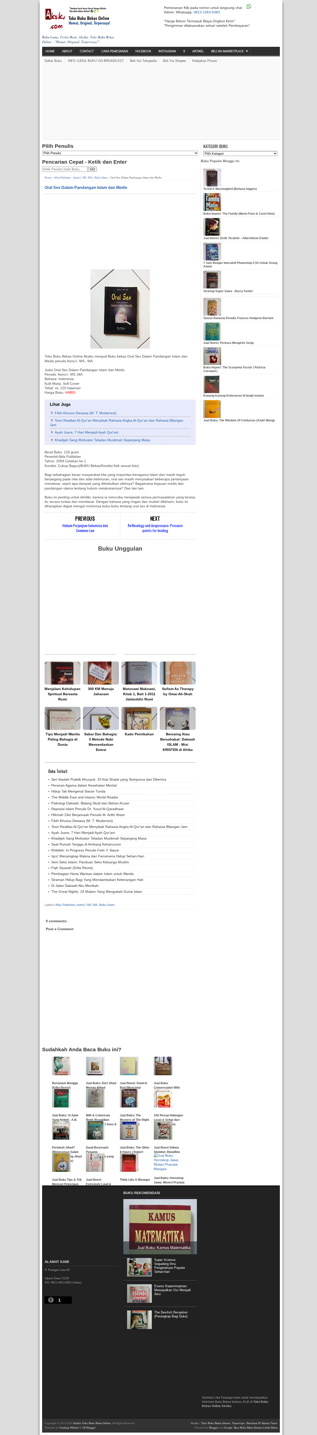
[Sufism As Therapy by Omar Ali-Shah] (178, 673)
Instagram (167, 51)
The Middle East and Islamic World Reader (84, 797)
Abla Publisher (62, 177)
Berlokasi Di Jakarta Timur (262, 1423)
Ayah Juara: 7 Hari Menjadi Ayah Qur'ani (86, 432)
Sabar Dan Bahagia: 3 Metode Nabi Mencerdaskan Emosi (101, 742)
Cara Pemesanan (114, 51)
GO (92, 169)
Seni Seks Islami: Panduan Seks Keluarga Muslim (90, 862)
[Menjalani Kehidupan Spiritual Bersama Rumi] (62, 673)
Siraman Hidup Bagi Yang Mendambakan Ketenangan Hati (97, 880)
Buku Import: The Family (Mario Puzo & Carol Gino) (239, 213)
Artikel (198, 51)
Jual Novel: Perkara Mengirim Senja (228, 343)
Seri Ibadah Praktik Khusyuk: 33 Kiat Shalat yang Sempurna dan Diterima (108, 779)
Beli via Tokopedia (143, 61)
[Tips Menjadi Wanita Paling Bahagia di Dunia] (62, 718)
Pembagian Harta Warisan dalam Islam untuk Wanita (92, 874)
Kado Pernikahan (139, 734)
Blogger (213, 1427)
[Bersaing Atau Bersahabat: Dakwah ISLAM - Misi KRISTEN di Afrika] (178, 718)
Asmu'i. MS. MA (82, 177)
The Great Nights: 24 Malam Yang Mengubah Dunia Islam (96, 892)
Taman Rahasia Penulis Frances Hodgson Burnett (238, 318)
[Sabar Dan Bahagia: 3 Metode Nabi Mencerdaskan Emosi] (101, 718)
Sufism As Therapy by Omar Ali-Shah (178, 691)
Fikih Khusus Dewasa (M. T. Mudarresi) (85, 413)
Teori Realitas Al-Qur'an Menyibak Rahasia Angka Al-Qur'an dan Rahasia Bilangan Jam (119, 827)
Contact (87, 51)
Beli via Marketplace (227, 51)
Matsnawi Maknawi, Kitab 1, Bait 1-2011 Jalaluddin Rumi (139, 694)
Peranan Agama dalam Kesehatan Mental (84, 785)
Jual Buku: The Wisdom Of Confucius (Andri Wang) (239, 420)
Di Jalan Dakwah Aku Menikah (75, 886)
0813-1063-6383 (207, 12)
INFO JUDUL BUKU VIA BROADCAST (96, 61)
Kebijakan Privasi (204, 61)
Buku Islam (100, 177)
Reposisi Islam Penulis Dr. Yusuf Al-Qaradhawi (87, 809)
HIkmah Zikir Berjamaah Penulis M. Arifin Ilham (88, 815)
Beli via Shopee (174, 61)
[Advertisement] (161, 102)
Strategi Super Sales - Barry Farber (228, 291)
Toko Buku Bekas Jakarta (215, 1423)
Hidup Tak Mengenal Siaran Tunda (78, 791)
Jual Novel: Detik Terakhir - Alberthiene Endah (235, 238)
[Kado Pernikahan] (139, 718)
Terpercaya (238, 1423)
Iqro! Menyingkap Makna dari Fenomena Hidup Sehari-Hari (97, 856)
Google (228, 1427)
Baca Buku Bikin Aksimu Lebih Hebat (255, 1427)
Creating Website (69, 1427)
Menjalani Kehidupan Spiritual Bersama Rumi (62, 694)
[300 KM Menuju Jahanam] (101, 673)
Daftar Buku (53, 61)
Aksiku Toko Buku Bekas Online (92, 1423)
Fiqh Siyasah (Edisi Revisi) (72, 868)
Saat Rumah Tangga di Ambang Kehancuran (86, 844)
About (67, 51)
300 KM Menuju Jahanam (101, 691)
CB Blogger (89, 1427)
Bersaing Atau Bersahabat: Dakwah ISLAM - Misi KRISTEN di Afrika (177, 742)
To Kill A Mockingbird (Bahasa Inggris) (230, 189)
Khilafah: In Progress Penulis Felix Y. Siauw (85, 850)
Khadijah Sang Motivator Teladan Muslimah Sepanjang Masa (102, 440)
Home (50, 51)
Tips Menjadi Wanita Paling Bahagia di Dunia (63, 739)
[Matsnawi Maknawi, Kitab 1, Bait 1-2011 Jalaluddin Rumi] (139, 673)
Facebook (143, 51)
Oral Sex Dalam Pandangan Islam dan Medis (86, 187)
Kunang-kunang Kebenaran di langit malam (233, 395)
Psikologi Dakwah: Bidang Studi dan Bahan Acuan (90, 803)
